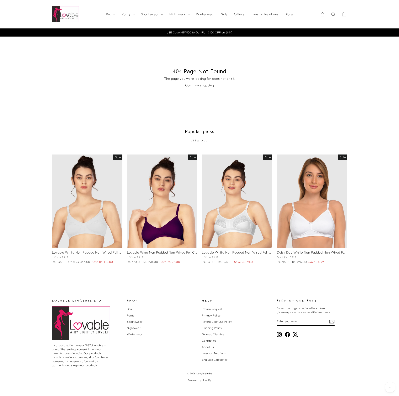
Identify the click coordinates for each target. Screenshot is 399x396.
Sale (224, 14)
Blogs (289, 14)
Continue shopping (199, 85)
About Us (208, 347)
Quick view (87, 243)
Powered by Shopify (199, 380)
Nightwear (178, 14)
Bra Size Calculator (215, 360)
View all (199, 140)
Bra (109, 14)
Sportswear (150, 14)
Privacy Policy (211, 315)
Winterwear (205, 14)
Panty (126, 14)
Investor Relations (264, 14)
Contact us (209, 340)
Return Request (212, 309)
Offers (239, 14)
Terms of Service (213, 334)
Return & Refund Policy (217, 322)
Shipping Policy (212, 328)
